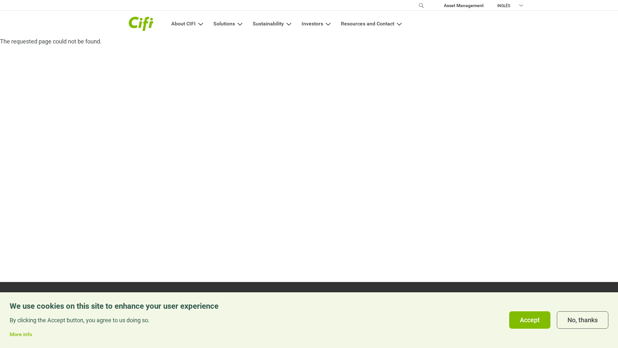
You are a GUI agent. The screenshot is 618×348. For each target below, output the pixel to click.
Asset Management (464, 5)
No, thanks (582, 320)
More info (21, 334)
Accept (530, 320)
